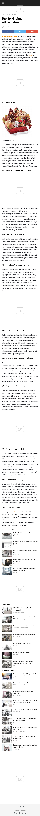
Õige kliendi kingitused (10, 36)
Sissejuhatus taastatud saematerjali (25, 626)
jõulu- (30, 55)
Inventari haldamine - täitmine (23, 683)
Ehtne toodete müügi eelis (21, 652)
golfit (13, 512)
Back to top (20, 806)
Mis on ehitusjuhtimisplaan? (22, 643)
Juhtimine (13, 14)
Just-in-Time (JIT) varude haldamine (25, 709)
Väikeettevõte (5, 14)
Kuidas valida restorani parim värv (24, 634)
